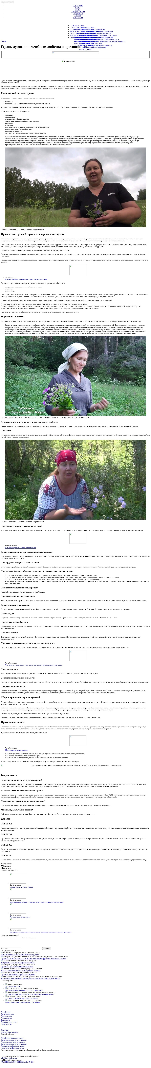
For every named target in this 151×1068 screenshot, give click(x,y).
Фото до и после (85, 45)
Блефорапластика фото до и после (14, 1040)
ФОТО (77, 8)
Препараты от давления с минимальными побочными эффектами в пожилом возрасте (33, 959)
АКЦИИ (78, 16)
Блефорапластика (7, 1014)
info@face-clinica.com (9, 1058)
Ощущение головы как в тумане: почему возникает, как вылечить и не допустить (40, 932)
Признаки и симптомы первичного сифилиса (18, 975)
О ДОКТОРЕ (78, 6)
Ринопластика (6, 1018)
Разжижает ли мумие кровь (20, 917)
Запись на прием (85, 49)
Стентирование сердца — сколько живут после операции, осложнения (36, 902)
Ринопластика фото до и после (12, 1046)
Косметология (6, 1024)
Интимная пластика (85, 39)
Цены (85, 47)
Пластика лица (6, 1016)
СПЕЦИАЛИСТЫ (78, 12)
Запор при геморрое (12, 986)
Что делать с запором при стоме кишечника (21, 998)
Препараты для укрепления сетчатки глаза (17, 967)
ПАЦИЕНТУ (78, 14)
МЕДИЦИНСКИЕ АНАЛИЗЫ (86, 41)
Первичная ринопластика (86, 33)
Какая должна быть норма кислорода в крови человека (26, 279)
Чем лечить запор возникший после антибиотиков (24, 990)
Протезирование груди (88, 35)
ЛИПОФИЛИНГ (77, 25)
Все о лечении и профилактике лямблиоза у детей (20, 955)
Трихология (85, 43)
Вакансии (4, 1030)
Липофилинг (6, 1012)
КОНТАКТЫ (78, 18)
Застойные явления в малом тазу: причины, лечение (20, 971)
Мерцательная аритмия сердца (16, 750)
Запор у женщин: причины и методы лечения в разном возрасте (29, 994)
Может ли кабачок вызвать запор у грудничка (22, 1002)
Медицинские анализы (9, 1032)
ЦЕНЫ (77, 10)
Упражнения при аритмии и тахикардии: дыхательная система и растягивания (30, 978)
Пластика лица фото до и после (13, 1042)
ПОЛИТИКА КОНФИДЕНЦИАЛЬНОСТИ (17, 1062)
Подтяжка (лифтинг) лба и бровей (100, 31)
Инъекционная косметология (85, 37)
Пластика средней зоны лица (100, 33)
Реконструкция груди (9, 1022)
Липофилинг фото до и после (12, 1038)
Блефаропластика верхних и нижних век (89, 29)
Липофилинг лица (87, 27)
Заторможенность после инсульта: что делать (18, 963)
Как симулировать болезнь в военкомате (20, 548)
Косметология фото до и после (12, 1048)
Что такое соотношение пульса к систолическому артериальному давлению (33, 665)
